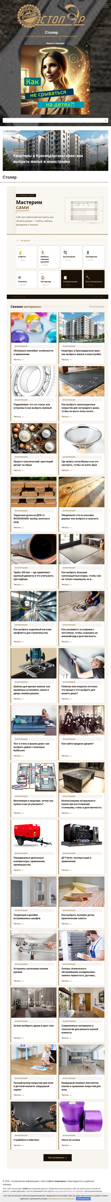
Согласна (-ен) (83, 1199)
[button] (50, 168)
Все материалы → (57, 1157)
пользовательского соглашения (69, 1191)
